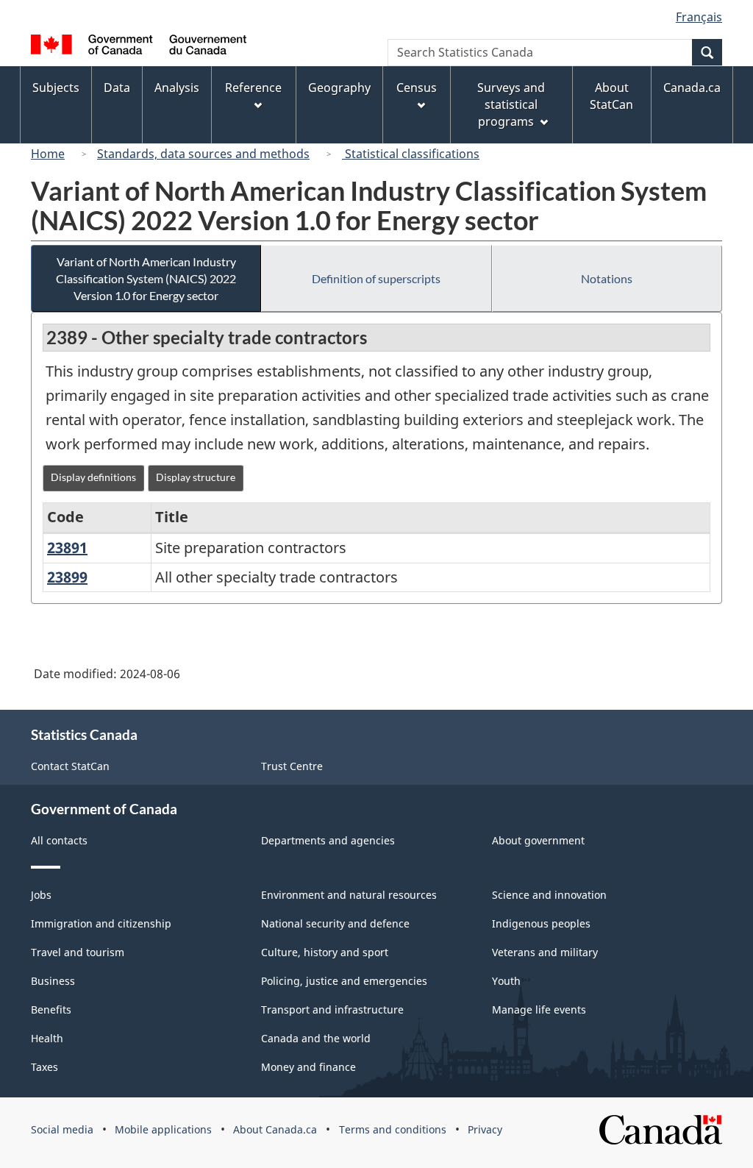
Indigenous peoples (541, 923)
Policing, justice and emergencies (344, 981)
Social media (62, 1129)
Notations (606, 278)
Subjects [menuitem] (55, 87)
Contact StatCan (70, 766)
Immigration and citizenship (101, 923)
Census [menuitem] (416, 87)
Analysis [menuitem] (176, 87)
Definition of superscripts (376, 278)
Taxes (44, 1067)
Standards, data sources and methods (203, 154)
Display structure (195, 477)
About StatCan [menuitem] (611, 96)
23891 (67, 548)
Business (53, 981)
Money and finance (308, 1067)
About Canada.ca (275, 1129)
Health (47, 1038)
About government (538, 840)
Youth (506, 981)
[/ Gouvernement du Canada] (138, 47)
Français (699, 17)
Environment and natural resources (349, 895)
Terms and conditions (392, 1129)
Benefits (51, 1009)
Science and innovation (549, 895)
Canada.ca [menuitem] (692, 87)
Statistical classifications (410, 154)
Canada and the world (316, 1038)
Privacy (485, 1129)
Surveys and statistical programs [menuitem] (511, 104)
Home (48, 154)
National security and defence (335, 923)
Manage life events (539, 1009)
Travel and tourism (77, 952)
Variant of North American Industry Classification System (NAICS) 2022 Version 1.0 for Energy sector (146, 278)
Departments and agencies (328, 840)
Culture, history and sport (324, 952)
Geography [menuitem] (339, 87)
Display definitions (93, 477)
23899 (67, 577)
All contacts (59, 840)
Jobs (41, 895)
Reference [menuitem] (253, 87)
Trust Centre (292, 766)
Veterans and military (545, 952)
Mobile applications (163, 1129)
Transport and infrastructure (332, 1009)
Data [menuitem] (117, 87)
